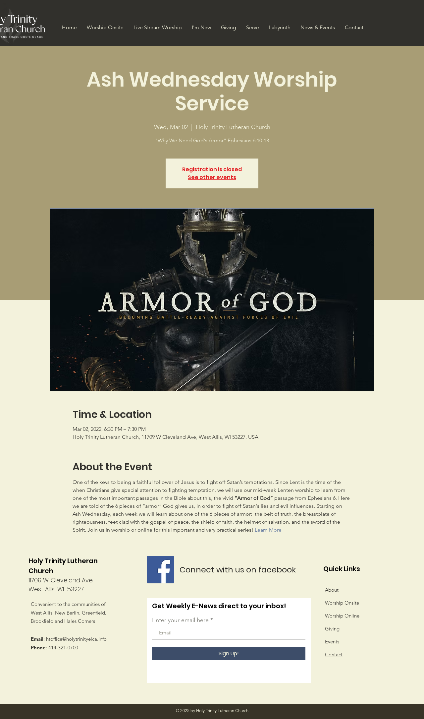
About (332, 590)
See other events (212, 177)
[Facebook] (160, 569)
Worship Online (342, 616)
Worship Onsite (342, 603)
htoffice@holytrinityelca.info (76, 639)
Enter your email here (180, 620)
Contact (334, 654)
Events (332, 641)
